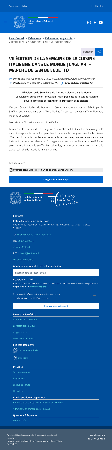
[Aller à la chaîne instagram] (88, 22)
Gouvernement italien (28, 350)
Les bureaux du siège (23, 259)
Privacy (33, 286)
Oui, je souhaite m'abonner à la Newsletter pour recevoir (37, 294)
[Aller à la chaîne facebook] (94, 22)
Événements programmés (58, 38)
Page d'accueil (16, 38)
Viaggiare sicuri (20, 332)
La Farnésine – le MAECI (25, 319)
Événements (34, 38)
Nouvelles (18, 391)
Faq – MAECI (19, 420)
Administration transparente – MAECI (31, 409)
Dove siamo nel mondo (24, 338)
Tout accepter (96, 439)
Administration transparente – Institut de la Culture (38, 402)
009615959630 (25, 234)
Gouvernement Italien (18, 6)
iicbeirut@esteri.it (21, 247)
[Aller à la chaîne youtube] (100, 22)
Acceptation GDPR (23, 279)
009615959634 (26, 241)
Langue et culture (21, 384)
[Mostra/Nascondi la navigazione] (6, 22)
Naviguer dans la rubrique (56, 179)
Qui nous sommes (21, 372)
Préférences (97, 435)
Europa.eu (23, 358)
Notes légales (43, 286)
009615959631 (43, 234)
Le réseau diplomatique (24, 325)
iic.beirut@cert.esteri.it (29, 253)
